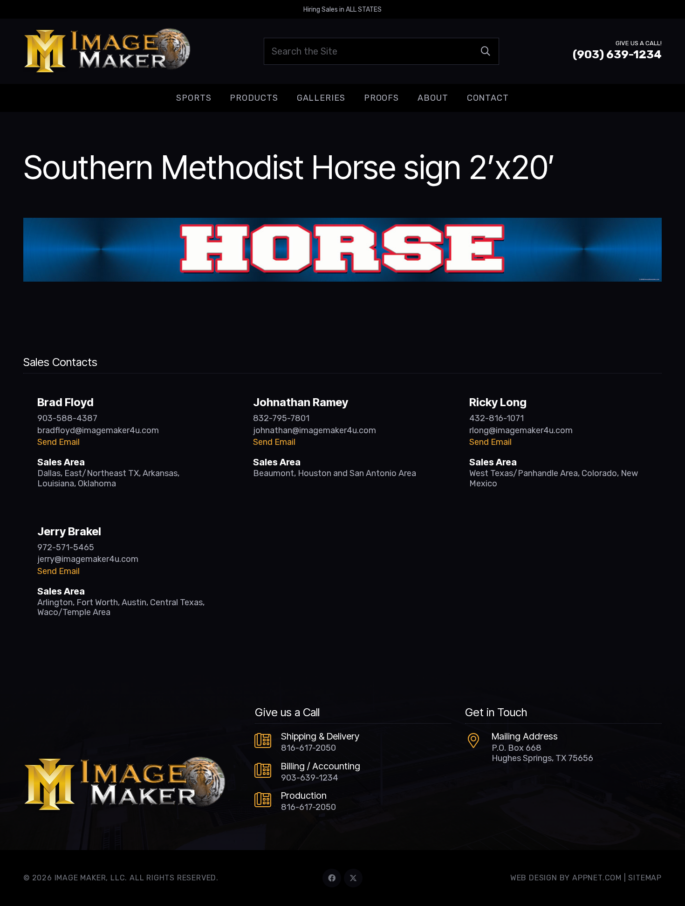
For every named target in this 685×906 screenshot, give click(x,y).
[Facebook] (331, 878)
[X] (353, 878)
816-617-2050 (308, 748)
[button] (218, 98)
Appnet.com (597, 877)
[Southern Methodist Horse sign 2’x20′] (342, 224)
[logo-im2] (107, 51)
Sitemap (645, 877)
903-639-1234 (309, 778)
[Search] (486, 51)
